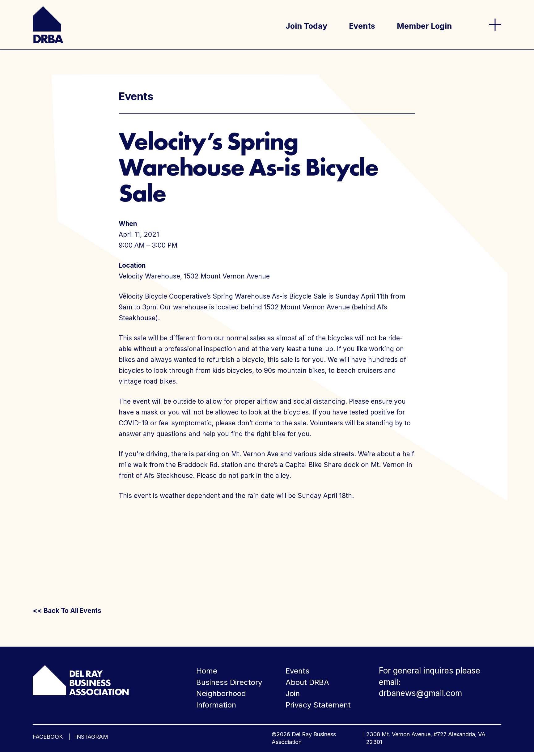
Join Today (306, 26)
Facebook (48, 736)
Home (206, 670)
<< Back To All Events (67, 610)
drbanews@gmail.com (420, 693)
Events (362, 26)
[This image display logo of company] (81, 679)
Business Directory (229, 682)
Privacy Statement (318, 704)
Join (293, 693)
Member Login (424, 26)
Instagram (91, 736)
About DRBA (307, 682)
